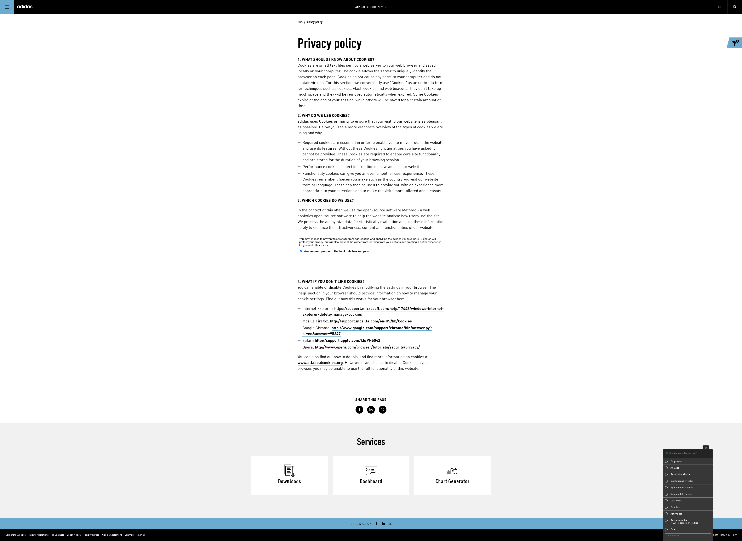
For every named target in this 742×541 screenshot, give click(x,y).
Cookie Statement (112, 535)
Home (301, 22)
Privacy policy (314, 22)
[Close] (706, 447)
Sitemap (129, 535)
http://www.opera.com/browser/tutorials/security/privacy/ (367, 347)
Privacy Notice (91, 535)
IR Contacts (57, 535)
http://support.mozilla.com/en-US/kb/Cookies (371, 321)
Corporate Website (15, 535)
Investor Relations (39, 535)
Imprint (141, 535)
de (720, 7)
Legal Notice (74, 535)
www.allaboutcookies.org (320, 363)
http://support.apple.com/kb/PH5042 (347, 341)
